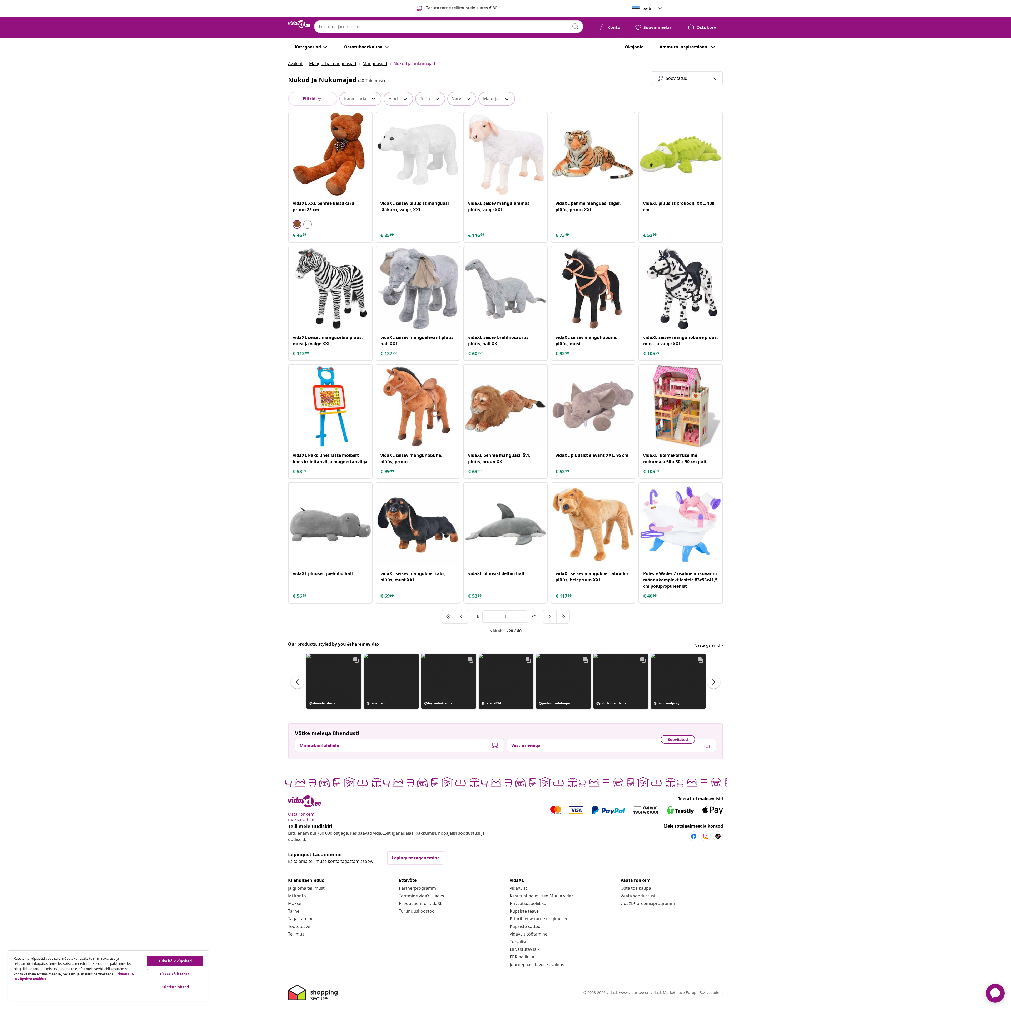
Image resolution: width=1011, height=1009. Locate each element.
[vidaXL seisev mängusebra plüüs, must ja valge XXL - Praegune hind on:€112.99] (330, 288)
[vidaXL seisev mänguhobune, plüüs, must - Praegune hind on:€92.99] (593, 288)
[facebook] (693, 836)
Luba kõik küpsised (175, 961)
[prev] (461, 616)
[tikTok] (718, 836)
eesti (647, 8)
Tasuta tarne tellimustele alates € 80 (461, 8)
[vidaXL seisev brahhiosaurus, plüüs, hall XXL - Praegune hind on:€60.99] (505, 288)
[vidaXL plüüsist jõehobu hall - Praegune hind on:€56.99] (330, 524)
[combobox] (448, 26)
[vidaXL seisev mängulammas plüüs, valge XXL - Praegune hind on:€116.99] (505, 154)
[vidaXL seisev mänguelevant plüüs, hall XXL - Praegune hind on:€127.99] (418, 288)
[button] (333, 681)
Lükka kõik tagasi (175, 974)
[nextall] (563, 616)
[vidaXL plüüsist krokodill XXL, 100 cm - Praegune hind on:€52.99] (680, 154)
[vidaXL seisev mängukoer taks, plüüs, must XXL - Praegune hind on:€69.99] (418, 524)
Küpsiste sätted (525, 926)
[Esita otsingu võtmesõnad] (575, 26)
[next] (550, 616)
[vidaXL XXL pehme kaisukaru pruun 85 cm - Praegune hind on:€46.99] (330, 154)
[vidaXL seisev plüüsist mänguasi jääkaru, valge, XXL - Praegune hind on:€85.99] (418, 154)
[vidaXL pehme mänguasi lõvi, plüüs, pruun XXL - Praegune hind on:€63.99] (505, 406)
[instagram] (705, 836)
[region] (108, 976)
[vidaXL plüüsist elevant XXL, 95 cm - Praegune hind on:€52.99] (593, 406)
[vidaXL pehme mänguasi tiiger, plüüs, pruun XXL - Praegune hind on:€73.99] (593, 154)
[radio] (297, 224)
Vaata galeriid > (709, 645)
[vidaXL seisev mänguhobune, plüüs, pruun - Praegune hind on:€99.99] (418, 406)
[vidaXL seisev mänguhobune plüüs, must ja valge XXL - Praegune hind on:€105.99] (680, 288)
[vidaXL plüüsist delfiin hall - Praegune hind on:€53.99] (505, 524)
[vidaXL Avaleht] (299, 24)
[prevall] (448, 616)
